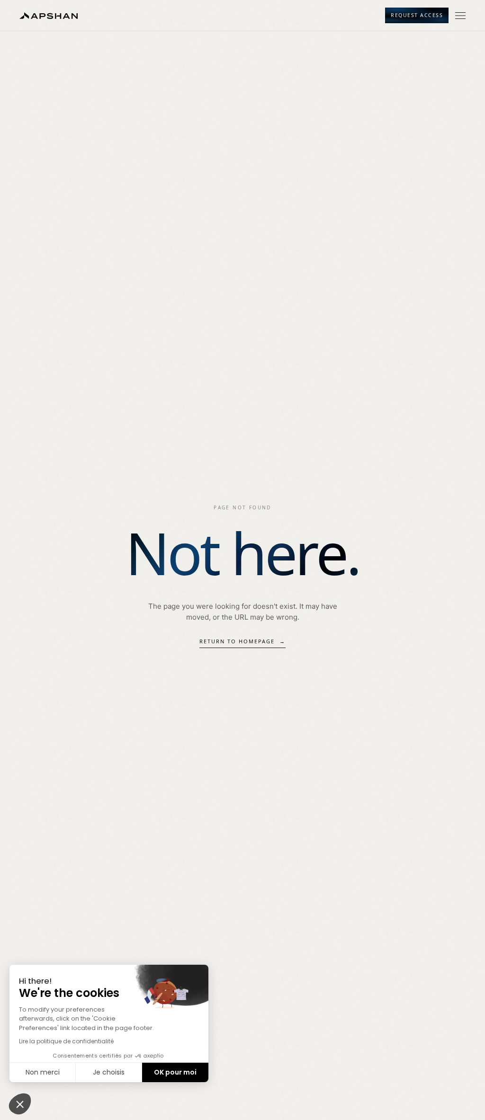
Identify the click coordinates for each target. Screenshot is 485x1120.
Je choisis (109, 1072)
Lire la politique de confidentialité (66, 1041)
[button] (20, 1104)
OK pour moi (175, 1072)
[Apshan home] (48, 15)
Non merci (43, 1072)
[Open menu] (460, 16)
